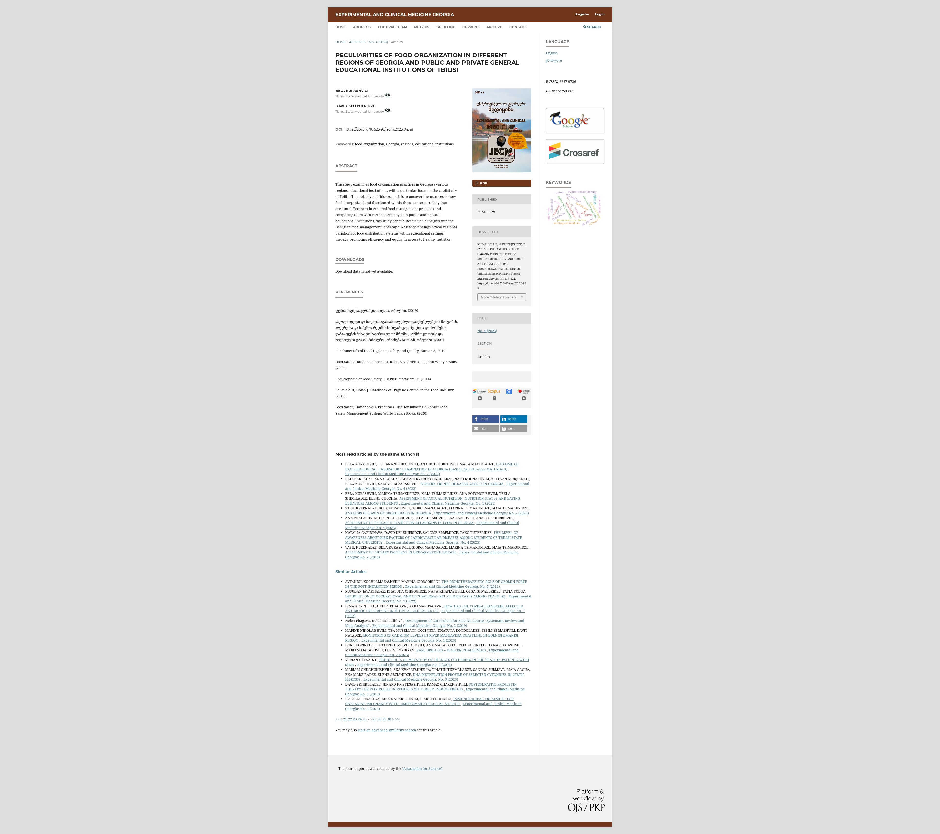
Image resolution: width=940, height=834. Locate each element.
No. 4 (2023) (378, 42)
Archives (357, 42)
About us (362, 27)
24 (360, 719)
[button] (485, 419)
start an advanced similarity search (387, 730)
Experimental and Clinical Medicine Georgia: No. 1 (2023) (408, 640)
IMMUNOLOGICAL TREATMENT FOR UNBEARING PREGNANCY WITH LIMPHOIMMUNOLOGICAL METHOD (429, 701)
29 (384, 719)
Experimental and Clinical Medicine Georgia (394, 14)
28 (379, 719)
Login (600, 14)
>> (397, 719)
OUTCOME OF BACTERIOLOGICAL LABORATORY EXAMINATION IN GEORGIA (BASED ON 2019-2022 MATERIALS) (431, 466)
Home (340, 27)
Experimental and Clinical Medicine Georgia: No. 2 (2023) (404, 664)
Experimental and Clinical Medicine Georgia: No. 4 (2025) (433, 542)
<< (337, 719)
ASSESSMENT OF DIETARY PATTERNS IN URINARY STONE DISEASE (401, 552)
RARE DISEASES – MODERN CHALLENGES (451, 650)
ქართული (554, 60)
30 (389, 719)
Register (582, 14)
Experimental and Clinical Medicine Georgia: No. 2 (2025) (481, 513)
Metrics (421, 27)
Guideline (445, 27)
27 (374, 719)
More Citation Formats (498, 297)
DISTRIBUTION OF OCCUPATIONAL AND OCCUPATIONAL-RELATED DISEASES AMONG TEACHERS (426, 596)
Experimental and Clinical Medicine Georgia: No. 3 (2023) (410, 679)
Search (593, 27)
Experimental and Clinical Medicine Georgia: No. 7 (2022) (392, 474)
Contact (517, 27)
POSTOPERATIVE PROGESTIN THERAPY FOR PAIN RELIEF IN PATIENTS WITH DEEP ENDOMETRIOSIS (431, 686)
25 (365, 719)
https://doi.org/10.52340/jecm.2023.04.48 (378, 129)
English (552, 53)
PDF (483, 183)
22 (350, 719)
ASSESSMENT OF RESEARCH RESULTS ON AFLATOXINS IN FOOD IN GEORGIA (409, 522)
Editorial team (392, 27)
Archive (494, 27)
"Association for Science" (422, 768)
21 (345, 719)
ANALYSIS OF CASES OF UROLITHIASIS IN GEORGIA (388, 513)
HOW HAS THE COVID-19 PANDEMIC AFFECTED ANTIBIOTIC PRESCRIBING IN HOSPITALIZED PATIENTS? (434, 608)
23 (355, 719)
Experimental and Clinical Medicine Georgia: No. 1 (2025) (448, 503)
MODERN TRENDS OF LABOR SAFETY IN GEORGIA (463, 483)
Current (470, 27)
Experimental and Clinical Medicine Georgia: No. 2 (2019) (419, 625)
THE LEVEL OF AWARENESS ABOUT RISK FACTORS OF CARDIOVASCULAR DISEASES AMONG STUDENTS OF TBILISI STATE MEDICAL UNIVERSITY (433, 537)
